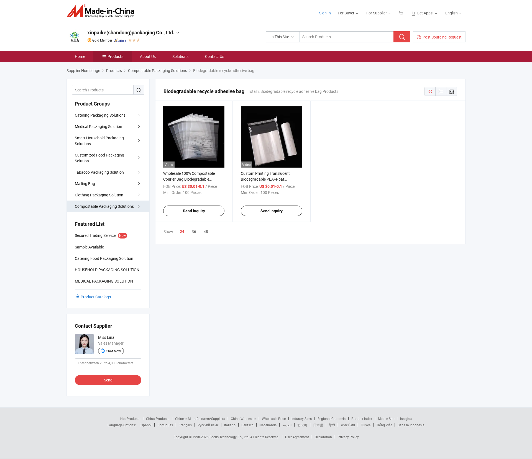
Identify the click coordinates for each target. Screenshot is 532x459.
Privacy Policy (348, 437)
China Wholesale (243, 418)
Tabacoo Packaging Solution (99, 172)
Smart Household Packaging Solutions (99, 140)
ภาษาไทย (348, 425)
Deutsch (247, 425)
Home (80, 56)
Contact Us (214, 56)
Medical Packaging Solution (98, 126)
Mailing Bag (85, 183)
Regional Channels (332, 418)
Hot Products (130, 418)
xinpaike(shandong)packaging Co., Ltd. (130, 32)
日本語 (318, 425)
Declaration (323, 437)
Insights (406, 418)
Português (165, 425)
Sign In (325, 13)
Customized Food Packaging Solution (99, 157)
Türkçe (365, 425)
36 (194, 231)
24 (182, 231)
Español (145, 425)
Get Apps (424, 13)
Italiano (230, 425)
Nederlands (268, 425)
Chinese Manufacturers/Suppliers (200, 418)
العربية (286, 425)
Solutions (180, 56)
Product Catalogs (96, 296)
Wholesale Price (274, 418)
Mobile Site (386, 418)
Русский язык (208, 425)
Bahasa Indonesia (411, 425)
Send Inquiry (194, 211)
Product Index (361, 418)
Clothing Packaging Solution (99, 195)
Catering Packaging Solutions (100, 115)
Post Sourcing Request (442, 37)
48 (206, 231)
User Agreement (297, 437)
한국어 (302, 425)
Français (185, 425)
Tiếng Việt (384, 425)
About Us (148, 56)
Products (115, 56)
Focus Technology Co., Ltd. (229, 437)
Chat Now (113, 351)
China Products (157, 418)
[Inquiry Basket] (402, 13)
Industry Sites (301, 418)
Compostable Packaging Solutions (104, 206)
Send (108, 380)
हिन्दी (332, 425)
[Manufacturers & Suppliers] (102, 10)
